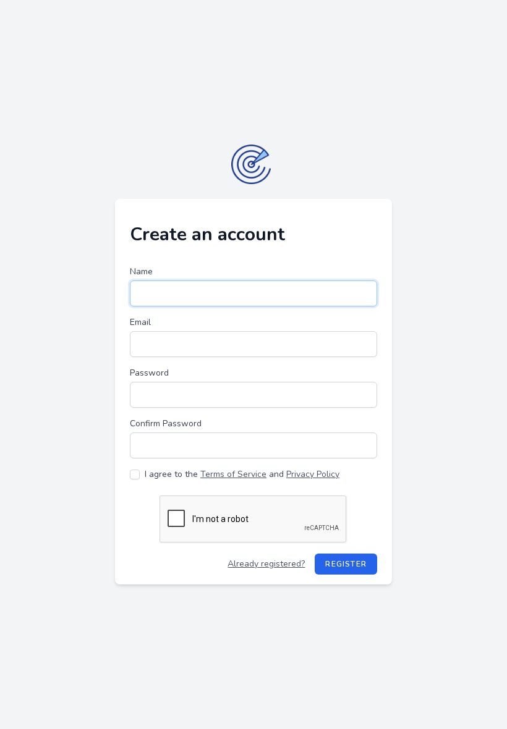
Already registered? (266, 564)
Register (346, 564)
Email (140, 322)
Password (149, 373)
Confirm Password (166, 423)
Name (141, 271)
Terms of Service (233, 474)
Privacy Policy (312, 474)
